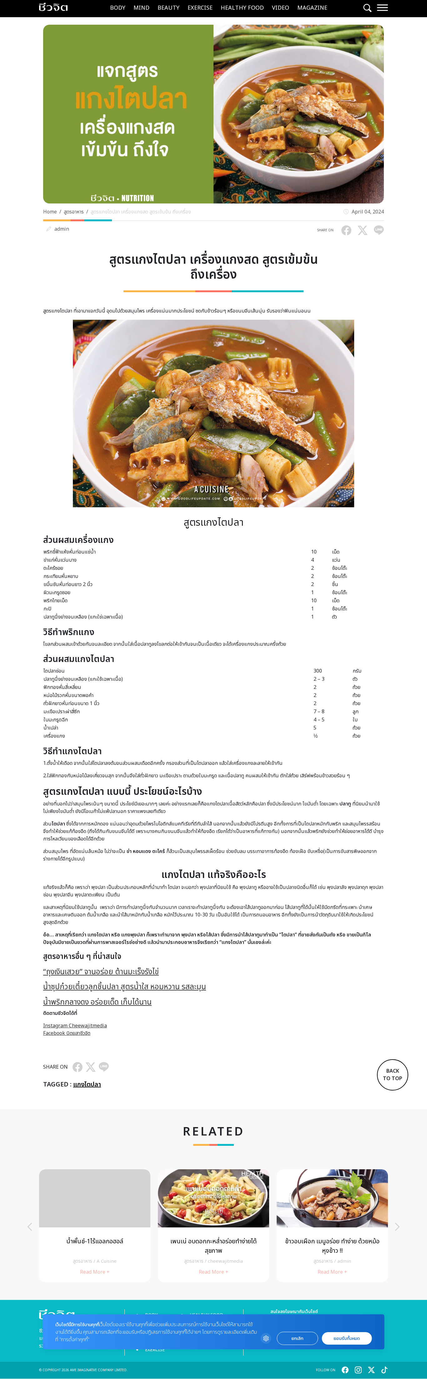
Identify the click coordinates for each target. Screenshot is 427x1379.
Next (397, 1226)
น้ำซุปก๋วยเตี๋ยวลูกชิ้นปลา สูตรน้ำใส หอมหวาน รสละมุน (124, 987)
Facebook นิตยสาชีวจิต (66, 1033)
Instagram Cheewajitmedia (75, 1026)
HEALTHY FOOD (242, 8)
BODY (117, 8)
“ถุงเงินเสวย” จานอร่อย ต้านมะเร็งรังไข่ (101, 972)
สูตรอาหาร (74, 212)
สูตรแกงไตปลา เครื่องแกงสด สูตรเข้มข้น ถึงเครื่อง (141, 212)
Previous (29, 1226)
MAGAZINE (312, 8)
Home (50, 212)
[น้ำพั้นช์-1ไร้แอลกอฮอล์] (94, 1225)
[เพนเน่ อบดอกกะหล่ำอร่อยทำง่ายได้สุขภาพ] (213, 1225)
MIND (141, 8)
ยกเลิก (297, 1338)
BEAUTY (168, 8)
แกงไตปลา (87, 1084)
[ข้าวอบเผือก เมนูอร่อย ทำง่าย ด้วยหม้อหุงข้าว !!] (332, 1225)
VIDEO (280, 8)
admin (61, 229)
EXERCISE (200, 8)
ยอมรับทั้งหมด (347, 1338)
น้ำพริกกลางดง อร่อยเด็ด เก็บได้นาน (97, 1002)
